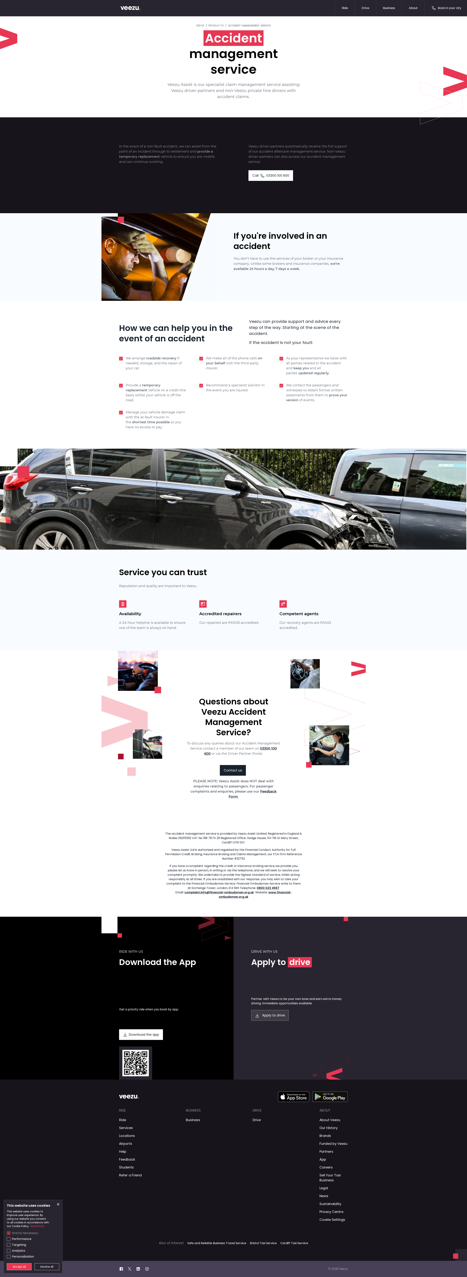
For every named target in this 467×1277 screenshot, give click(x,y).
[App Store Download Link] (293, 1096)
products (216, 25)
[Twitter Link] (132, 1269)
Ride (345, 8)
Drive (365, 8)
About (413, 8)
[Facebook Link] (123, 1269)
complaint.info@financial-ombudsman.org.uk (219, 892)
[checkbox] (8, 1233)
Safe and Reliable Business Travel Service (216, 1243)
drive (200, 25)
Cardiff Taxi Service (294, 1243)
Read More (37, 1226)
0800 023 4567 (268, 888)
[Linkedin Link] (140, 1269)
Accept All (19, 1267)
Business (389, 8)
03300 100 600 (270, 175)
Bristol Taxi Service (263, 1243)
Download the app (144, 1034)
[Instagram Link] (149, 1269)
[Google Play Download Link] (330, 1096)
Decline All (46, 1267)
